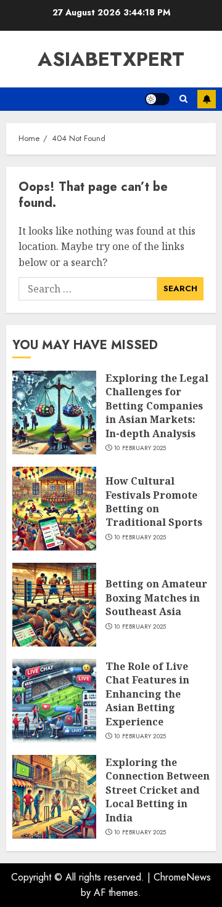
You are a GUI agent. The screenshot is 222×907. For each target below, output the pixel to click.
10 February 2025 (140, 448)
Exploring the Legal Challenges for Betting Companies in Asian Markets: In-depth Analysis (156, 405)
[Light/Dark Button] (157, 99)
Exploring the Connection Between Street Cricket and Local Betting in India (157, 790)
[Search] (183, 99)
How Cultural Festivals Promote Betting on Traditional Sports (153, 501)
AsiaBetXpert (111, 59)
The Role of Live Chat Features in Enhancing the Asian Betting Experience (147, 693)
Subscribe (206, 99)
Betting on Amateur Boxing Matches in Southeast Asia (156, 597)
